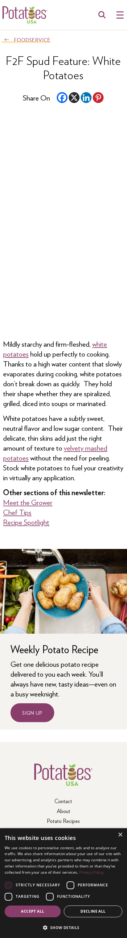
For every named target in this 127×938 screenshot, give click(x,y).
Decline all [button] (92, 911)
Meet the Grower (27, 502)
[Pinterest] (98, 97)
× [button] (120, 835)
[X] (74, 97)
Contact (63, 801)
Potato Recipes (63, 820)
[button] (63, 927)
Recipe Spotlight (26, 521)
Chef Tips (17, 512)
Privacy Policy (91, 872)
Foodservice (32, 39)
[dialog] (63, 883)
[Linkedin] (86, 97)
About (63, 811)
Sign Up (32, 712)
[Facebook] (62, 97)
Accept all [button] (32, 911)
